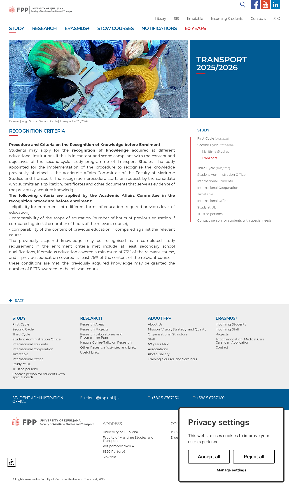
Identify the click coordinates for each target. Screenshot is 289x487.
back (19, 300)
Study (33, 121)
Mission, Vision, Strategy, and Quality (177, 329)
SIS (176, 18)
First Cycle (20, 324)
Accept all (209, 456)
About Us (155, 324)
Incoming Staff (227, 329)
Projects (222, 334)
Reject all (254, 456)
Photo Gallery (159, 354)
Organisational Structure (167, 334)
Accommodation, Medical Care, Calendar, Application (240, 340)
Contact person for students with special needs (38, 375)
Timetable (194, 18)
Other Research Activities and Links (108, 347)
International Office (27, 359)
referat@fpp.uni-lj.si (101, 398)
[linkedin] (275, 4)
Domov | (15, 121)
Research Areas (92, 324)
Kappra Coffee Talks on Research (106, 342)
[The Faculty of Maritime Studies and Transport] (41, 7)
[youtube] (265, 4)
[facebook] (254, 4)
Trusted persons (25, 369)
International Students (30, 344)
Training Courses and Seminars (172, 359)
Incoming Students (227, 18)
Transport (209, 158)
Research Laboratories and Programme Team (101, 335)
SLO (276, 18)
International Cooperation (32, 349)
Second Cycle (48, 121)
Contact (222, 347)
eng (24, 121)
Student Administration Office (36, 339)
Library (160, 18)
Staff (151, 339)
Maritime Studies (215, 151)
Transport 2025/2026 (74, 121)
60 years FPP (158, 344)
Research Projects (94, 329)
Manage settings (231, 470)
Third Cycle (21, 334)
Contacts (258, 18)
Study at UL (21, 364)
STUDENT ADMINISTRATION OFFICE (37, 400)
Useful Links (89, 352)
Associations (158, 349)
